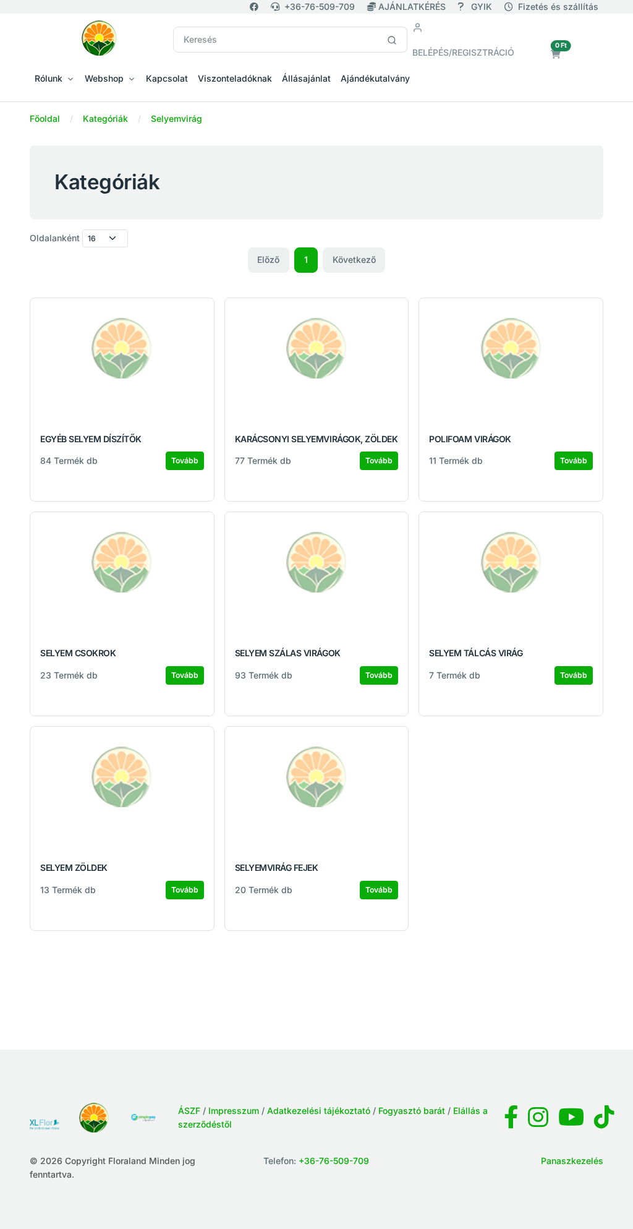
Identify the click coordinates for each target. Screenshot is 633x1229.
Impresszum (233, 1110)
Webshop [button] (104, 78)
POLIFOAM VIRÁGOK (470, 439)
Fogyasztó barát (411, 1110)
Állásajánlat (306, 78)
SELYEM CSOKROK (78, 653)
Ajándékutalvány (375, 78)
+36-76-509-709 (319, 6)
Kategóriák (105, 118)
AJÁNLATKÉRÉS (412, 6)
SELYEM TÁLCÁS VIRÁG (475, 653)
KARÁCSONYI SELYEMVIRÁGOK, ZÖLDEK (316, 439)
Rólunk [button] (48, 78)
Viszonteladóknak (235, 78)
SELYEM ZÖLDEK (74, 867)
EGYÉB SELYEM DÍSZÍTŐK (91, 439)
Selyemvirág (176, 118)
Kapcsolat (167, 78)
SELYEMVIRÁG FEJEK (276, 867)
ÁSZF (189, 1110)
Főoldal (45, 118)
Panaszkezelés (572, 1160)
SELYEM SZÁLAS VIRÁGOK (288, 653)
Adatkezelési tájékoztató (318, 1110)
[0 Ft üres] (556, 54)
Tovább (184, 460)
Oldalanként (55, 238)
